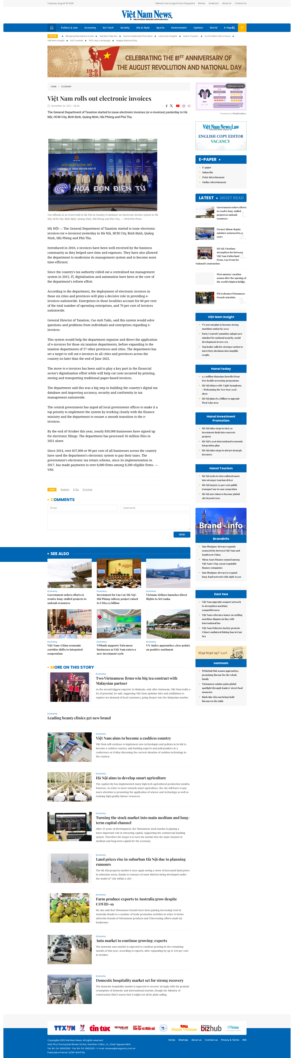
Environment (179, 27)
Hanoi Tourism (191, 36)
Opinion (198, 27)
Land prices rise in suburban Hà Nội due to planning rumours (141, 862)
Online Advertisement (214, 182)
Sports (160, 27)
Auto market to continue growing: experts (131, 940)
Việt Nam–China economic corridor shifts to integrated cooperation (65, 649)
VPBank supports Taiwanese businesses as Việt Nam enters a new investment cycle (116, 649)
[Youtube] (178, 106)
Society (124, 27)
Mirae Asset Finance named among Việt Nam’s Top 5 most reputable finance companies (221, 563)
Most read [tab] (232, 198)
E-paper (207, 159)
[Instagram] (183, 106)
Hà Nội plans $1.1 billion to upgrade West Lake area (221, 400)
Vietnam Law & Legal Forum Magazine (175, 3)
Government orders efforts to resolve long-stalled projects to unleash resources (66, 599)
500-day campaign (99, 40)
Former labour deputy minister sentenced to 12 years (230, 233)
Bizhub (201, 3)
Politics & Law (69, 27)
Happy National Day (126, 40)
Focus (52, 36)
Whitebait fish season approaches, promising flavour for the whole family (220, 675)
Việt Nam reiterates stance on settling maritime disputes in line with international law (222, 619)
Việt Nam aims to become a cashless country (133, 738)
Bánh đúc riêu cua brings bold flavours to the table (218, 699)
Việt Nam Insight (55, 40)
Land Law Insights (168, 36)
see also (60, 553)
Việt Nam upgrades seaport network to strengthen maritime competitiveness (221, 606)
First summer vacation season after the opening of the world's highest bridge (231, 278)
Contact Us (241, 3)
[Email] (189, 106)
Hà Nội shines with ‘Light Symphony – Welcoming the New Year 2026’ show (222, 389)
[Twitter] (171, 106)
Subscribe (207, 172)
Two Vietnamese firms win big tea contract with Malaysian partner (136, 680)
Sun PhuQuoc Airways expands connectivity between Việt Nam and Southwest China (221, 550)
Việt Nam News (147, 15)
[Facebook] (166, 106)
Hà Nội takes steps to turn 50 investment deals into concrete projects (218, 432)
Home (53, 86)
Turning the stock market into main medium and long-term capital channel (143, 820)
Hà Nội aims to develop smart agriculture (131, 777)
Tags (52, 489)
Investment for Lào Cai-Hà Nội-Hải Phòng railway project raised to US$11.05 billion (117, 599)
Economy (90, 27)
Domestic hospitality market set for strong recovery (140, 980)
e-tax (76, 489)
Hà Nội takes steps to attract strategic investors (222, 452)
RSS (244, 1040)
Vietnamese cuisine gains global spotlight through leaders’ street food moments (222, 688)
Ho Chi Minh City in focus (218, 36)
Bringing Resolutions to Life (80, 36)
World (213, 27)
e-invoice (87, 489)
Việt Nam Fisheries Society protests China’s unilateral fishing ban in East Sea (222, 632)
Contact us (211, 1040)
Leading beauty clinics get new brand (79, 717)
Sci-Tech (108, 27)
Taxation (64, 489)
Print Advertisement (213, 177)
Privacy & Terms (230, 1040)
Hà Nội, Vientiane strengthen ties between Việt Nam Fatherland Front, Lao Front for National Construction (219, 256)
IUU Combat (76, 40)
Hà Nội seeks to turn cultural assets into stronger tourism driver (221, 478)
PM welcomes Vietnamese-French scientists (231, 295)
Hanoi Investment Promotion (138, 36)
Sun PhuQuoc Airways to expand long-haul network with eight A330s (221, 574)
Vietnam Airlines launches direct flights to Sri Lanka (166, 597)
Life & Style (143, 27)
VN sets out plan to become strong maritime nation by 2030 (220, 326)
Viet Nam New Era (108, 36)
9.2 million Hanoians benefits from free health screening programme (221, 378)
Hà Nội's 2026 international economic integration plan (222, 443)
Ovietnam (214, 3)
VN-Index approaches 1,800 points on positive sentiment (168, 647)
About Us (226, 3)
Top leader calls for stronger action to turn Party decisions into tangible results (222, 351)
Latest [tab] (206, 198)
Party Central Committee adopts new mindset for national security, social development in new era (222, 337)
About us (196, 1040)
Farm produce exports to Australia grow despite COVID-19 (136, 901)
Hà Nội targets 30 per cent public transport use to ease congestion (219, 487)
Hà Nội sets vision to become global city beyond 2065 (221, 496)
